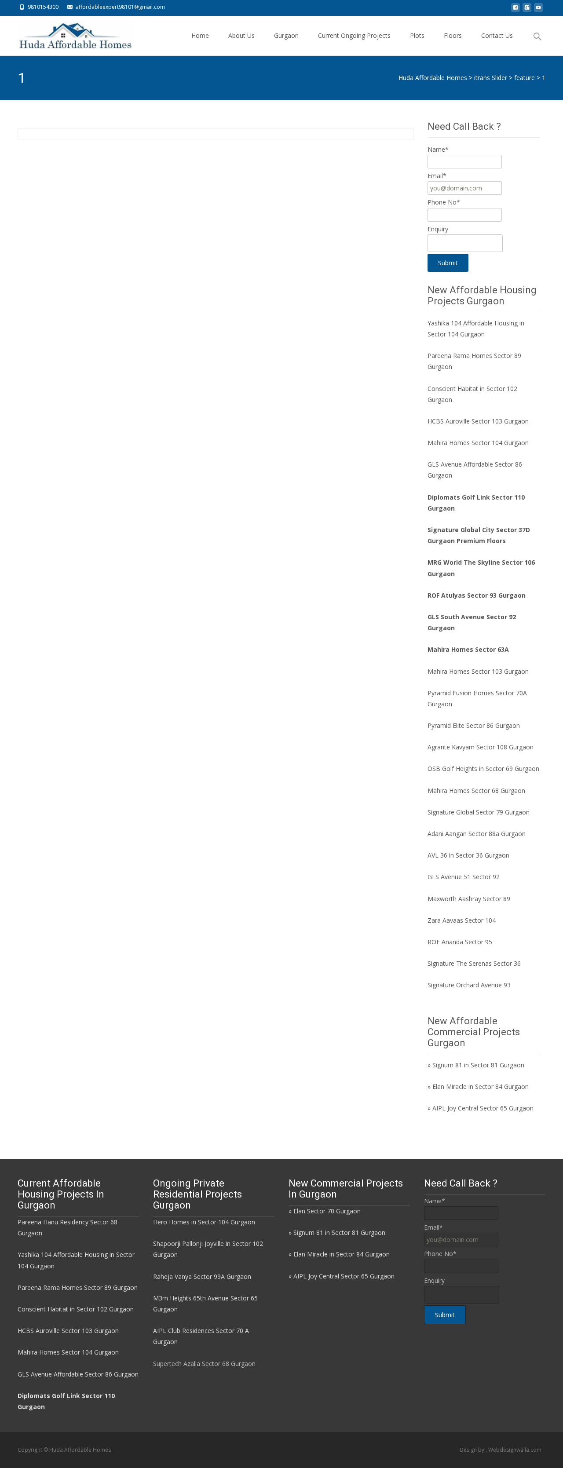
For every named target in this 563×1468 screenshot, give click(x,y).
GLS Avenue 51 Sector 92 (464, 877)
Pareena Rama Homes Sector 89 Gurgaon (78, 1287)
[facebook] (515, 10)
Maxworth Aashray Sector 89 (469, 899)
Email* (437, 176)
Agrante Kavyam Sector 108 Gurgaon (481, 747)
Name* (438, 149)
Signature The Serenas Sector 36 (474, 963)
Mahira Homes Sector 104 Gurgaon (478, 442)
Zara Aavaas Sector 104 (462, 920)
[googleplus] (527, 10)
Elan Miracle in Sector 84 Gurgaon (480, 1086)
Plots (417, 35)
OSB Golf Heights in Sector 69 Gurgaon (483, 768)
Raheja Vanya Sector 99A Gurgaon (202, 1276)
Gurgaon (286, 35)
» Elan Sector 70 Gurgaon (325, 1211)
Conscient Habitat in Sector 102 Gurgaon (76, 1309)
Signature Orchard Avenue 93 (469, 985)
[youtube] (538, 10)
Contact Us (497, 35)
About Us (241, 35)
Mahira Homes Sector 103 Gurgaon (478, 671)
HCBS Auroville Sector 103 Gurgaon (478, 421)
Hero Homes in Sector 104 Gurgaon (204, 1222)
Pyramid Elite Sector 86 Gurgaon (474, 725)
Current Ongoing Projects (354, 35)
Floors (453, 35)
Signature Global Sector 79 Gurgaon (479, 812)
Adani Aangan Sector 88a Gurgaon (477, 833)
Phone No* (444, 202)
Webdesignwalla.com (514, 1449)
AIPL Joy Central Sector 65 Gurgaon (483, 1108)
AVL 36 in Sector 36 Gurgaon (468, 855)
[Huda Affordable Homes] (69, 33)
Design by (473, 1449)
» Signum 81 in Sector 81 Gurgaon (476, 1065)
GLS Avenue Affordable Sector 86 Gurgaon (78, 1374)
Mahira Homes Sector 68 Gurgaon (476, 790)
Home (200, 35)
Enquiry (438, 229)
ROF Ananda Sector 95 (460, 942)
